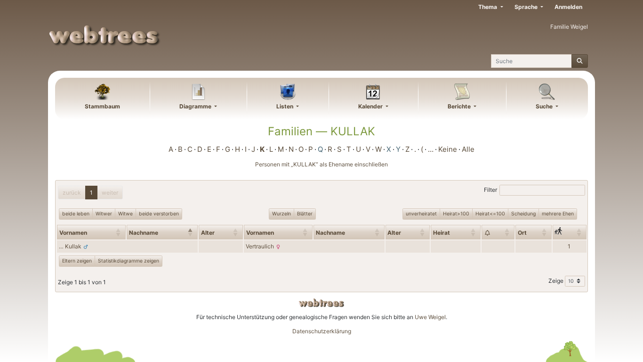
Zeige (556, 280)
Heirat (441, 232)
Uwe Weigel (430, 317)
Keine (447, 149)
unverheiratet (421, 214)
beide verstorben (159, 214)
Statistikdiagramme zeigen (128, 261)
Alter (208, 232)
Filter (490, 189)
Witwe (125, 214)
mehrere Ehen (558, 214)
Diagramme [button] (196, 106)
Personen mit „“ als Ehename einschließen (321, 164)
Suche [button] (545, 106)
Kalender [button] (371, 106)
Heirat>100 (456, 214)
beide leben (75, 214)
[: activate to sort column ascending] (498, 232)
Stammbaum (102, 106)
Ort (522, 232)
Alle (468, 149)
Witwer (104, 214)
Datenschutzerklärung (321, 331)
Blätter (305, 214)
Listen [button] (285, 106)
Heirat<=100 (490, 214)
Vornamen (73, 232)
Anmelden (568, 6)
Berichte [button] (460, 106)
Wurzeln (281, 214)
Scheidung (523, 214)
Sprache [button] (526, 6)
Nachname (143, 232)
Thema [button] (488, 6)
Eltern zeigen (77, 261)
